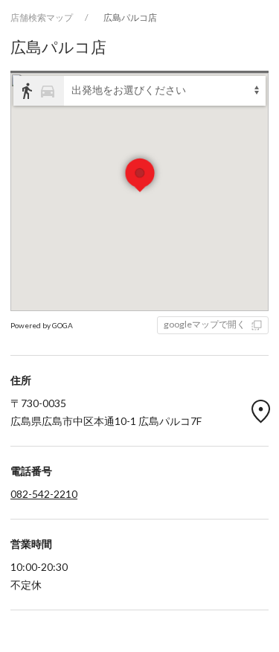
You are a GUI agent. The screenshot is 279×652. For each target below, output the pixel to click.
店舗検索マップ (41, 17)
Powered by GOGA (41, 325)
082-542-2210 (43, 494)
